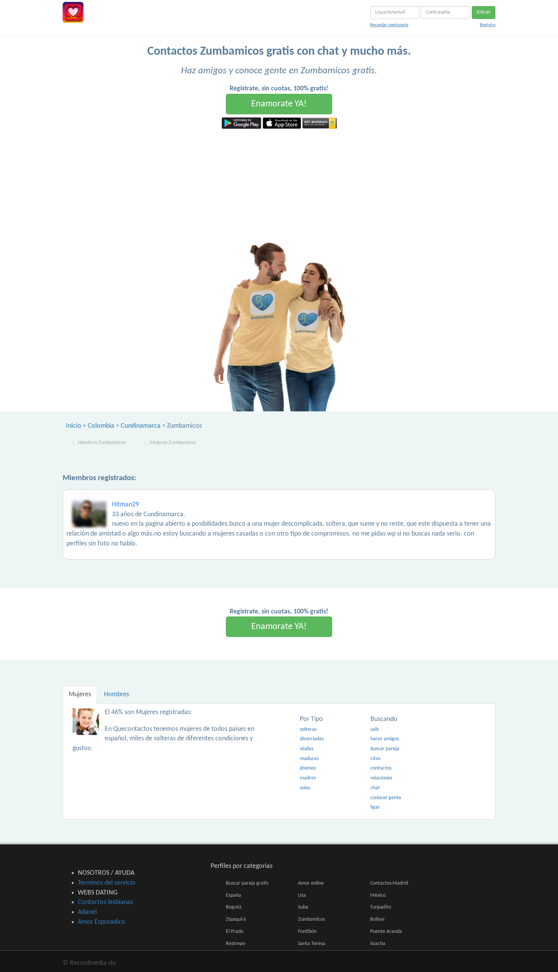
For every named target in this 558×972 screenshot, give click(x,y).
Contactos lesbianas (105, 902)
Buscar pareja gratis (247, 883)
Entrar (483, 12)
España (233, 895)
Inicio (73, 426)
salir (374, 729)
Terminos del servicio (107, 883)
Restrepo (235, 944)
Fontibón (307, 931)
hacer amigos (384, 739)
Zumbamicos (311, 919)
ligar (375, 807)
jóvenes (308, 768)
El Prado (234, 931)
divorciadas (312, 739)
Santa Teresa (311, 944)
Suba (303, 907)
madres (308, 778)
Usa (302, 895)
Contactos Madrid (389, 883)
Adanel (87, 912)
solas (305, 788)
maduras (309, 759)
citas (375, 759)
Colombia (101, 426)
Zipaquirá (236, 919)
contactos (380, 768)
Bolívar (377, 919)
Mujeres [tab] (80, 694)
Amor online (311, 883)
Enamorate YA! (279, 104)
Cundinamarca (141, 426)
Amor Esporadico (101, 922)
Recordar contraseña (389, 25)
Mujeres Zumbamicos (172, 443)
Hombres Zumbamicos (101, 443)
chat (375, 788)
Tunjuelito (380, 907)
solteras (308, 729)
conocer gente (385, 798)
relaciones (381, 778)
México (378, 895)
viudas (306, 749)
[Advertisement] (279, 186)
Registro (487, 25)
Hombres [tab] (116, 694)
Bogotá (233, 907)
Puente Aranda (386, 931)
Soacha (377, 944)
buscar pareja (384, 749)
